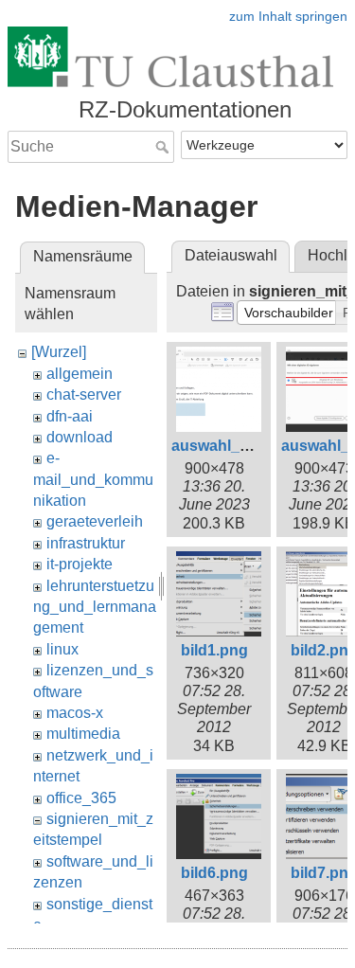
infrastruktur (85, 543)
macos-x (74, 713)
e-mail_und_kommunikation (93, 479)
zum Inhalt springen (288, 16)
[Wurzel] (58, 352)
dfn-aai (69, 416)
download (79, 437)
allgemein (79, 374)
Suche (164, 146)
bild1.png (214, 650)
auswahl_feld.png (234, 446)
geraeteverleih (94, 521)
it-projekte (79, 564)
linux (62, 649)
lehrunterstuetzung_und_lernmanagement (94, 607)
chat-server (83, 394)
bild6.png (214, 873)
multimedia (83, 734)
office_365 (81, 798)
